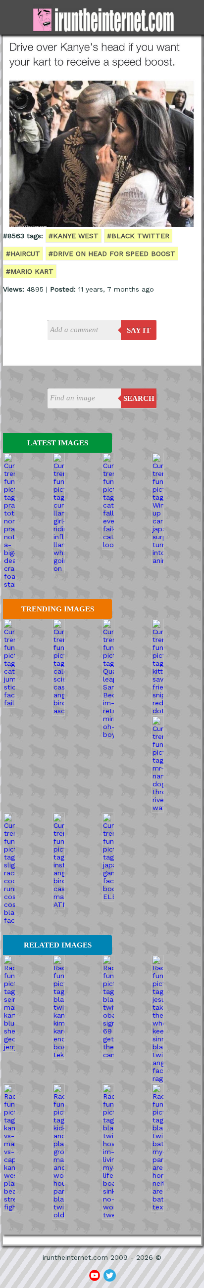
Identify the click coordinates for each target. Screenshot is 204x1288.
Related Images (58, 945)
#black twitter (138, 236)
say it (139, 330)
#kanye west (74, 236)
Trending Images (57, 609)
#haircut (23, 254)
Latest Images (57, 443)
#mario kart (29, 271)
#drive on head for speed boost (112, 254)
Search (138, 398)
